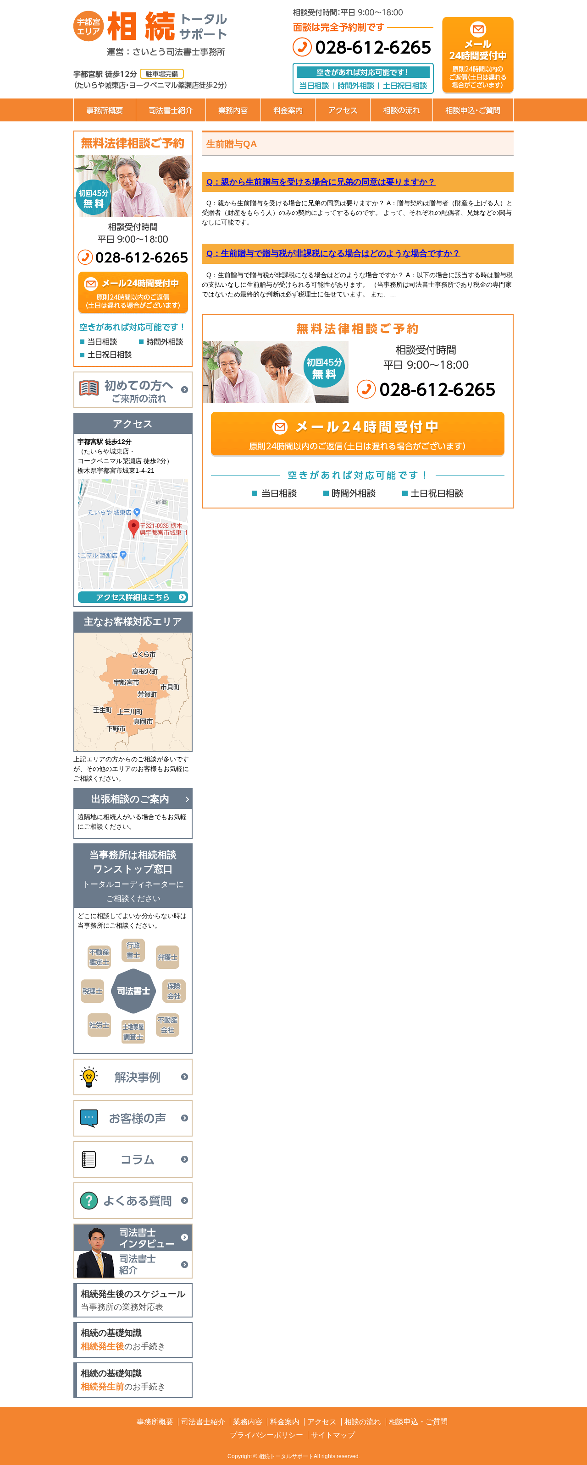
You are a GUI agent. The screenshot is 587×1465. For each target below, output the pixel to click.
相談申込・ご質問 (473, 109)
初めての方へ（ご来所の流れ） (133, 390)
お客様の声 (133, 1118)
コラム (133, 1159)
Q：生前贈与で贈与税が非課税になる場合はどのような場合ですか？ (333, 253)
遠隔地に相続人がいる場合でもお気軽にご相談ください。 (132, 821)
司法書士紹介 (170, 109)
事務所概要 (104, 109)
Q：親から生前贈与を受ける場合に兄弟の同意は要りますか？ (321, 181)
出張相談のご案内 (130, 798)
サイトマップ (333, 1435)
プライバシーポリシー (266, 1435)
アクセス (342, 109)
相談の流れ (401, 109)
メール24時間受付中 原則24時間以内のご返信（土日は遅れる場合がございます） (357, 434)
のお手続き (123, 1339)
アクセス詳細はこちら (133, 597)
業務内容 (232, 109)
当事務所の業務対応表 (133, 1300)
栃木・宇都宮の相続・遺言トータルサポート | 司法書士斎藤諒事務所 (169, 27)
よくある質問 (133, 1200)
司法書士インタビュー (133, 1237)
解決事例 (133, 1077)
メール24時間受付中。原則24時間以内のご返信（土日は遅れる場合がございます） (478, 55)
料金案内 (287, 109)
